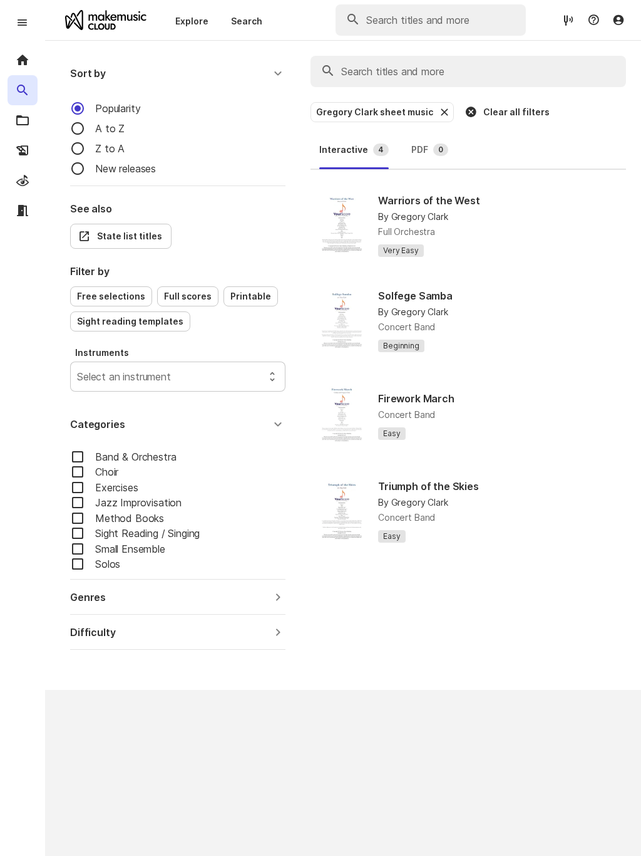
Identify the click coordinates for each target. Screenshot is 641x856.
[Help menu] (593, 20)
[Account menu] (618, 20)
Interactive (351, 149)
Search (246, 21)
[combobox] (78, 376)
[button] (177, 73)
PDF (427, 149)
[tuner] (568, 20)
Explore (191, 21)
